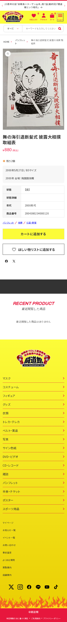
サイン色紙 (9, 448)
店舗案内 (7, 574)
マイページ (8, 522)
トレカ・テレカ (11, 422)
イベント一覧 (9, 537)
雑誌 (6, 474)
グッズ (6, 404)
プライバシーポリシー (52, 618)
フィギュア (9, 396)
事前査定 (7, 552)
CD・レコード (11, 465)
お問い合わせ (9, 544)
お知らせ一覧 (9, 530)
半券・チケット (11, 491)
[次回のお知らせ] (65, 5)
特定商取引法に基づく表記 (17, 618)
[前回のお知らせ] (2, 5)
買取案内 (7, 567)
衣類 (6, 413)
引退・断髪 (31, 222)
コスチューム (11, 387)
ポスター (8, 500)
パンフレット (20, 42)
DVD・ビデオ (10, 456)
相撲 (20, 222)
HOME (6, 41)
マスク (6, 378)
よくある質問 (9, 559)
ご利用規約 (35, 618)
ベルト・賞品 (10, 430)
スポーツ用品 (11, 509)
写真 (6, 439)
